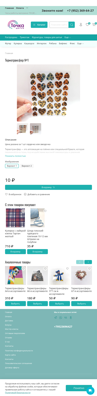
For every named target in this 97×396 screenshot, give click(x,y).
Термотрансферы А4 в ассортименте (15, 290)
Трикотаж (24, 37)
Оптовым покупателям (15, 333)
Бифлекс (63, 43)
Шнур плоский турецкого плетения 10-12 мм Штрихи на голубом (37, 236)
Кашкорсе (29, 43)
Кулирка (18, 43)
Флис (72, 43)
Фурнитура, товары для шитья (47, 37)
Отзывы (8, 337)
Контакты (9, 346)
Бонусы (8, 325)
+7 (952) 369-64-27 (80, 10)
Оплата (20, 8)
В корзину (15, 251)
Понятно (79, 388)
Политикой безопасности (17, 392)
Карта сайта (10, 355)
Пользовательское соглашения (18, 363)
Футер (8, 43)
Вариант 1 (12, 165)
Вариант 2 (27, 165)
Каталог (41, 24)
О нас (7, 342)
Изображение (12, 161)
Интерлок (41, 43)
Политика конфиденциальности (19, 350)
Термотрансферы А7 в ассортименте (81, 290)
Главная (9, 8)
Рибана (52, 43)
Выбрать (15, 303)
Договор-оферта (12, 367)
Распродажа (11, 37)
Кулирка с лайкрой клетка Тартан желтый (15, 233)
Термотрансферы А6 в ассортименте (37, 290)
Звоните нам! (52, 10)
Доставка (9, 320)
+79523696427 (63, 326)
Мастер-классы (11, 329)
